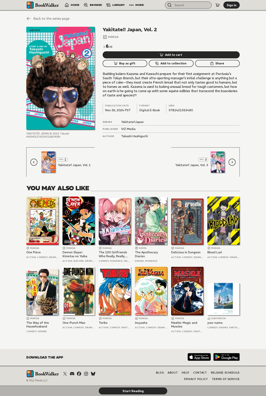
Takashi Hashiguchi (134, 136)
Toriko (103, 323)
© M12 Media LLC (37, 380)
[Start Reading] (60, 78)
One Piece (33, 252)
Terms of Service (226, 379)
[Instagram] (86, 373)
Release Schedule (225, 372)
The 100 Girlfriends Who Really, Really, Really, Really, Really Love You (113, 254)
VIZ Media (128, 129)
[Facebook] (79, 373)
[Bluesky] (93, 373)
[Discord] (72, 373)
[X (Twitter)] (65, 373)
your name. (215, 323)
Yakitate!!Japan (132, 122)
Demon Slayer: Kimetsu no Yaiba (75, 254)
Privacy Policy (196, 379)
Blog (160, 372)
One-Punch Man (74, 323)
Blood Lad (214, 252)
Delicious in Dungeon (186, 252)
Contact (200, 372)
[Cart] (217, 5)
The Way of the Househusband (37, 324)
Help (185, 372)
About (173, 372)
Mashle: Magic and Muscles (184, 324)
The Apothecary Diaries (146, 254)
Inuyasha (141, 323)
